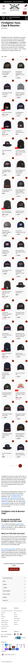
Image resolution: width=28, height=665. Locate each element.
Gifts (15, 612)
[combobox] (14, 12)
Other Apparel (17, 618)
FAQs (2, 618)
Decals (15, 614)
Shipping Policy (4, 620)
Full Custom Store (18, 610)
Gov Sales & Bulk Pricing (6, 610)
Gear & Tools (17, 620)
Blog (2, 614)
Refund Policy (4, 622)
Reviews (3, 616)
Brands (15, 622)
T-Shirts (15, 616)
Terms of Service (5, 626)
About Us (3, 612)
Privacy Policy (4, 624)
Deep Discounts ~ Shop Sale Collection (14, 1)
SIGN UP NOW (14, 569)
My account (3, 628)
